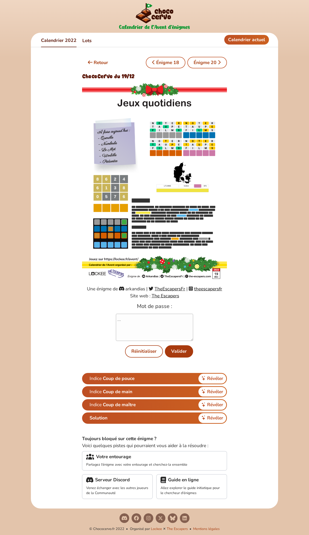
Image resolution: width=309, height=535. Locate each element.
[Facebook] (136, 518)
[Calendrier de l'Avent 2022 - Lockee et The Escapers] (154, 16)
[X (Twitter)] (160, 518)
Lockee (156, 528)
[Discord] (124, 518)
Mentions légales (206, 528)
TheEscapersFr (169, 289)
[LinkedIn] (185, 518)
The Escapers (165, 296)
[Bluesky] (172, 518)
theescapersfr (208, 289)
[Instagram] (148, 518)
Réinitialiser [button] (144, 351)
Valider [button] (179, 351)
